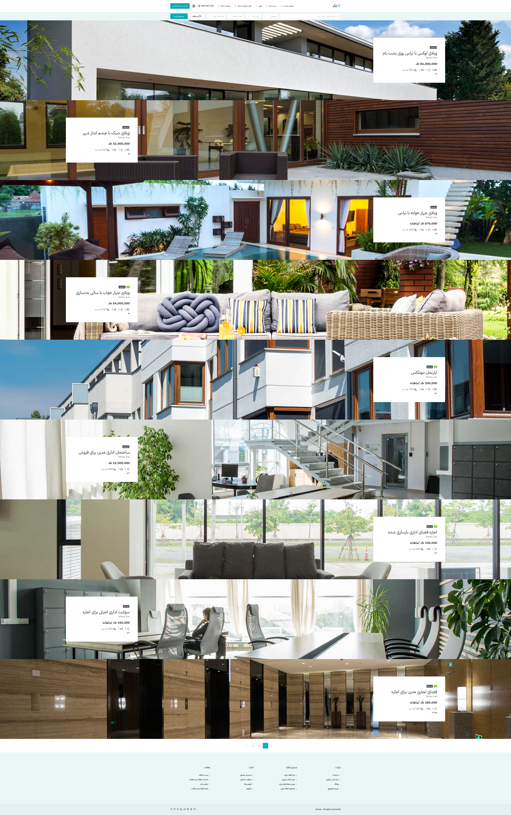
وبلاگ (336, 784)
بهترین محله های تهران (287, 784)
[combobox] (271, 16)
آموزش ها (248, 784)
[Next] (246, 745)
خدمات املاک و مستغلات (198, 779)
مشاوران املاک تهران (288, 788)
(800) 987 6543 (207, 6)
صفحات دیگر (225, 6)
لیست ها (272, 6)
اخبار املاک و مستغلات (199, 788)
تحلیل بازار (204, 784)
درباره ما (336, 775)
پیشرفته (195, 16)
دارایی (260, 6)
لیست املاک (203, 775)
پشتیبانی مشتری (246, 775)
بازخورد (249, 788)
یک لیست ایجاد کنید (179, 6)
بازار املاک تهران (289, 775)
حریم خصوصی (333, 788)
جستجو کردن (179, 16)
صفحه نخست (288, 6)
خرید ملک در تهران (288, 779)
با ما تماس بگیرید (332, 779)
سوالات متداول (246, 779)
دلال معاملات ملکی (244, 6)
